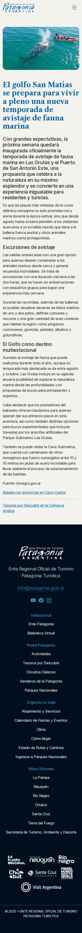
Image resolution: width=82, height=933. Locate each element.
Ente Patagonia (41, 624)
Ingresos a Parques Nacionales (41, 756)
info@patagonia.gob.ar (41, 588)
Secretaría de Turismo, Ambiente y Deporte (41, 832)
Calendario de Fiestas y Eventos (41, 720)
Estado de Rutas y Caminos (41, 747)
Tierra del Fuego (41, 823)
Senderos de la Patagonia (41, 681)
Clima (41, 729)
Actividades (41, 654)
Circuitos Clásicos (41, 672)
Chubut (41, 805)
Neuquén (41, 786)
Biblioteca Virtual (41, 633)
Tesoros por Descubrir (41, 663)
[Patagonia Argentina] (19, 8)
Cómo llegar (41, 738)
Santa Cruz (41, 814)
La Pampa (41, 777)
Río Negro (41, 795)
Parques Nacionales (41, 690)
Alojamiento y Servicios (41, 711)
